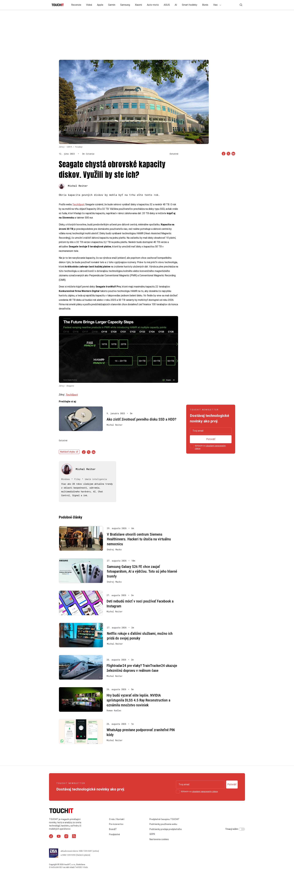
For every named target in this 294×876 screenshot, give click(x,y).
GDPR (152, 834)
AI (176, 4)
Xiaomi (138, 4)
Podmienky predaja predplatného (165, 829)
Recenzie (76, 4)
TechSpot (78, 204)
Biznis (205, 4)
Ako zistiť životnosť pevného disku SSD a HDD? (141, 419)
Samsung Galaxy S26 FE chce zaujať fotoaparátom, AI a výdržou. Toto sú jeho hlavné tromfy (142, 571)
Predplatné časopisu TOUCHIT (164, 819)
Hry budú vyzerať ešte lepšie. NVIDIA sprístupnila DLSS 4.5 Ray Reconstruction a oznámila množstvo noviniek (138, 700)
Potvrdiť (210, 439)
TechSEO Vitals (81, 867)
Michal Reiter (78, 185)
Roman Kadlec (114, 710)
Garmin (111, 4)
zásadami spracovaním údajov (205, 791)
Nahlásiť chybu (67, 452)
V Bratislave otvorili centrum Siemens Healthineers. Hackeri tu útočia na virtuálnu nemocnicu (139, 539)
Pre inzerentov (116, 824)
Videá (89, 4)
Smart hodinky (189, 4)
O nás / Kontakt (116, 819)
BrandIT (113, 829)
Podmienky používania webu (163, 824)
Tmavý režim (232, 829)
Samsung (125, 4)
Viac (215, 4)
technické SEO (57, 867)
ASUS (167, 4)
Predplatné (114, 834)
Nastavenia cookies (159, 839)
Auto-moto (153, 4)
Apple (100, 4)
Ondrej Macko (114, 549)
